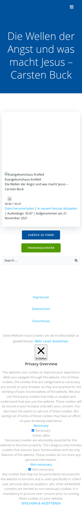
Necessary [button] (41, 426)
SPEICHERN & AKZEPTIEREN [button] (41, 503)
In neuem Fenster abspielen (57, 208)
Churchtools (41, 321)
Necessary (42, 430)
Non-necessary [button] (41, 464)
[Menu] (71, 7)
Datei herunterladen (19, 208)
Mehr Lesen (43, 341)
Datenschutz (41, 309)
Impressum (41, 297)
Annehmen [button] (60, 341)
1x (9, 199)
